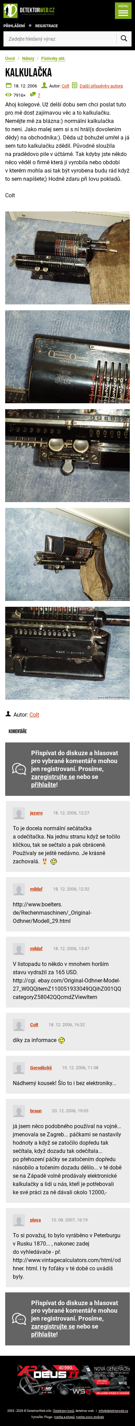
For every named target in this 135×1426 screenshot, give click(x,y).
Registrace (46, 26)
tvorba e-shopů (64, 1417)
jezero (36, 812)
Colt (65, 86)
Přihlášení (14, 26)
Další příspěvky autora (101, 86)
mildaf (36, 889)
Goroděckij (41, 1067)
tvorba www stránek (90, 1417)
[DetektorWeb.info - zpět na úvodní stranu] (30, 10)
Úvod (10, 58)
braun (36, 1110)
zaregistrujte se (53, 776)
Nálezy (28, 58)
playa (35, 1219)
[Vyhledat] (124, 38)
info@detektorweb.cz (113, 1411)
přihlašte (43, 784)
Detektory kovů (63, 1411)
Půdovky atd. (53, 58)
